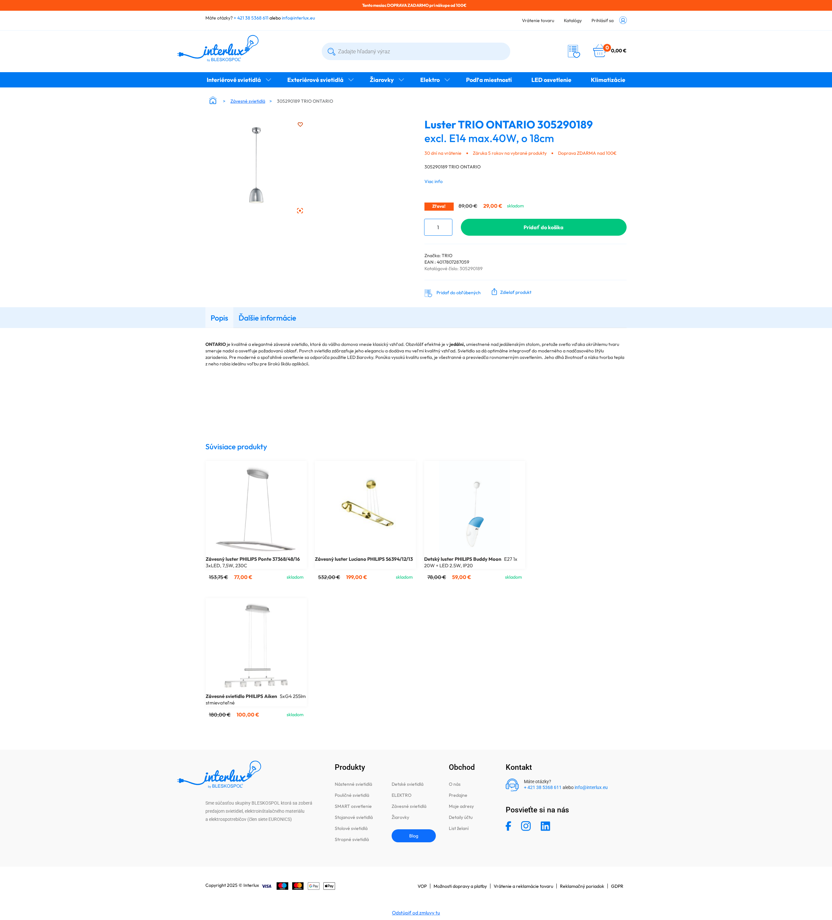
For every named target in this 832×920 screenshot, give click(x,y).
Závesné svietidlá (247, 101)
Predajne (458, 795)
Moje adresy (461, 806)
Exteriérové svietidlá (315, 80)
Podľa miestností (489, 80)
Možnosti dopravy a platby (460, 886)
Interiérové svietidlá (234, 80)
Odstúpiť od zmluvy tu (416, 913)
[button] (510, 292)
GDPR (617, 886)
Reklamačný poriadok (582, 886)
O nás (455, 784)
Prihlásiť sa (603, 20)
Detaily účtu (461, 817)
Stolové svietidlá (351, 828)
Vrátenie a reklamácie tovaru (523, 886)
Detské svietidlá (407, 784)
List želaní (459, 828)
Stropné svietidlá (352, 839)
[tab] (219, 317)
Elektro (430, 80)
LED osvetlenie (551, 80)
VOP (422, 886)
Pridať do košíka (544, 227)
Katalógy (573, 20)
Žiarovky (382, 80)
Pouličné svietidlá (352, 795)
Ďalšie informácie (267, 317)
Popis (219, 317)
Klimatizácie (608, 80)
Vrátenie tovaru (538, 20)
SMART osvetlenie (353, 806)
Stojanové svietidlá (354, 817)
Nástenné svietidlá (353, 784)
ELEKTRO (401, 795)
